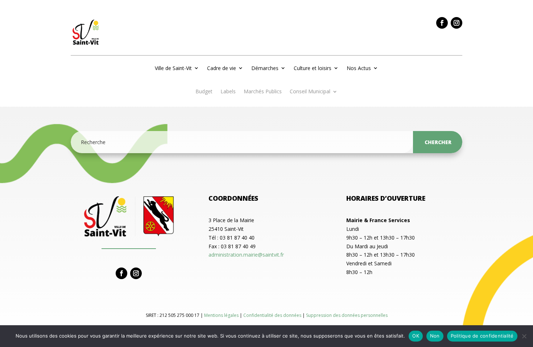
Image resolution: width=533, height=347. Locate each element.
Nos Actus (359, 68)
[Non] (524, 336)
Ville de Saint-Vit (173, 68)
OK (415, 336)
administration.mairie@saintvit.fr (246, 254)
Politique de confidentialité (482, 336)
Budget (203, 92)
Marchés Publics (263, 92)
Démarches (264, 68)
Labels (228, 92)
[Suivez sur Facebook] (442, 23)
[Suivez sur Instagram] (456, 23)
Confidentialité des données (272, 315)
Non (435, 336)
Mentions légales (222, 315)
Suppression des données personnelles (347, 315)
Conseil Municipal (310, 92)
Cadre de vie (221, 68)
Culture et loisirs (312, 68)
